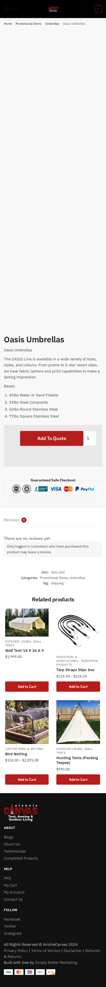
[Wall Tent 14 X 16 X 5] (27, 623)
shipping (57, 583)
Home (8, 23)
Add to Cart (27, 686)
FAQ (7, 878)
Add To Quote (51, 438)
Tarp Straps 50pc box (75, 669)
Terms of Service (45, 950)
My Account (14, 892)
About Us (12, 844)
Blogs (8, 837)
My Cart (10, 885)
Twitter (10, 926)
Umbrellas (52, 23)
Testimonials (15, 851)
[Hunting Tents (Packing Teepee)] (78, 722)
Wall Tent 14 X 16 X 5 (24, 650)
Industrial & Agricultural (67, 659)
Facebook (12, 919)
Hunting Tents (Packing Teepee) (77, 760)
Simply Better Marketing (56, 962)
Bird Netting (16, 753)
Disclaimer (73, 950)
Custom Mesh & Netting (24, 749)
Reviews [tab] (14, 519)
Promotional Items (28, 23)
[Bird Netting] (27, 722)
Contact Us (13, 899)
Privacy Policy (16, 950)
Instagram (13, 933)
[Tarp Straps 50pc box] (78, 630)
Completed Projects (21, 858)
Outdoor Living (18, 641)
